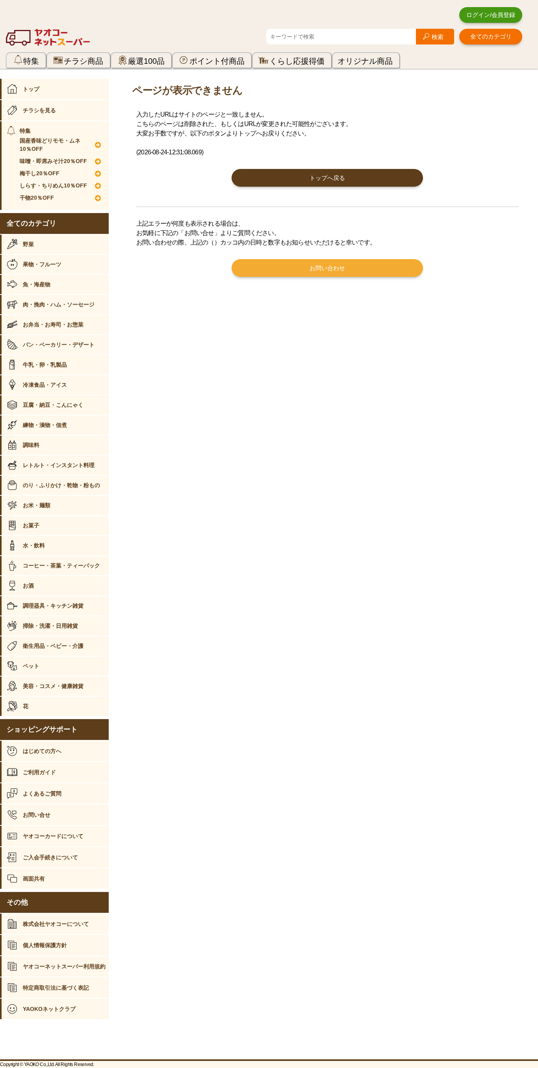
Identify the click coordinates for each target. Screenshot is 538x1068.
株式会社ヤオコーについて (56, 924)
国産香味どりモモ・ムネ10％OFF (50, 144)
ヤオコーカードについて (53, 836)
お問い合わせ (327, 268)
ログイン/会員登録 (490, 14)
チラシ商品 (83, 61)
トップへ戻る (327, 177)
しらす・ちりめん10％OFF (53, 185)
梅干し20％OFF (39, 173)
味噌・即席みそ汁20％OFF (53, 161)
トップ (31, 89)
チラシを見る (39, 110)
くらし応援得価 (297, 61)
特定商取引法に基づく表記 (56, 988)
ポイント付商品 (217, 61)
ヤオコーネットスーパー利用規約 (64, 966)
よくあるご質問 (42, 793)
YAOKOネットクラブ (49, 1009)
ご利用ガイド (39, 772)
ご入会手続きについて (50, 857)
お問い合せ (36, 815)
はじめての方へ (42, 751)
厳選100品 (146, 61)
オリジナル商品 (365, 61)
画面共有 (34, 878)
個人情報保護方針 (45, 945)
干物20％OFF (37, 198)
